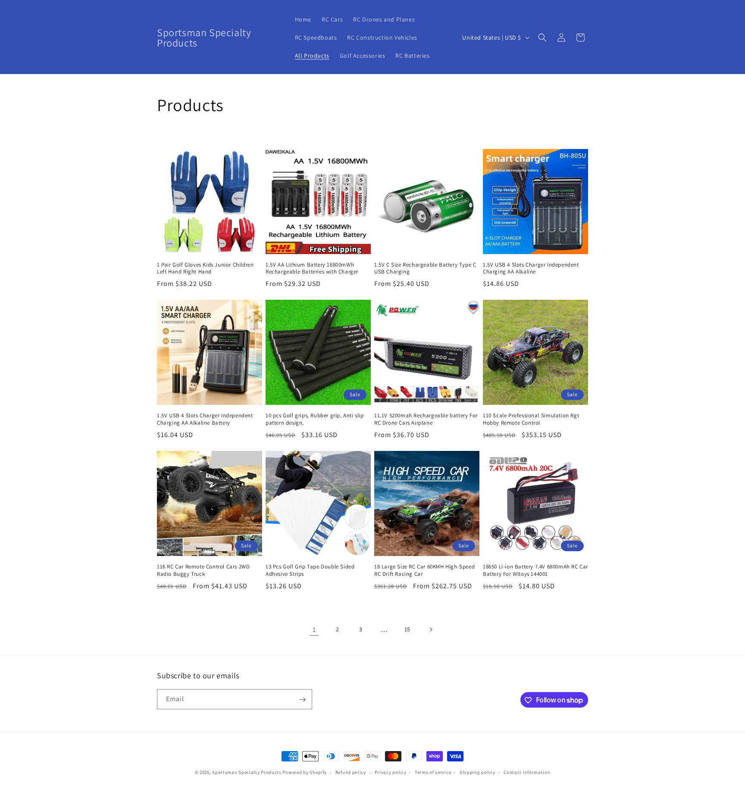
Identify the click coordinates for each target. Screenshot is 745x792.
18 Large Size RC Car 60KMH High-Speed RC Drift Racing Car (424, 570)
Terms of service (433, 772)
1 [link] (314, 629)
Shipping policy (477, 772)
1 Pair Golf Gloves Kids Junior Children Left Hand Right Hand (205, 268)
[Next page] (430, 629)
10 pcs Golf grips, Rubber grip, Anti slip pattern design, (315, 419)
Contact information (527, 772)
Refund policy (350, 772)
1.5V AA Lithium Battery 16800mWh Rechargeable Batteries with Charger (312, 268)
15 (407, 629)
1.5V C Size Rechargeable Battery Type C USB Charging (425, 268)
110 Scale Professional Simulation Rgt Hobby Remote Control (531, 419)
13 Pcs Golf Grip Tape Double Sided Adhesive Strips (310, 570)
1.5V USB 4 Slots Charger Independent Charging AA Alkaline (531, 268)
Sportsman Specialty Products (247, 772)
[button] (542, 37)
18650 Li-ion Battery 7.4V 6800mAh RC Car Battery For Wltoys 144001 (535, 570)
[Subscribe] (302, 700)
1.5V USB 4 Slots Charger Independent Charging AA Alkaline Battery (205, 419)
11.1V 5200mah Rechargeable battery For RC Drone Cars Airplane (426, 419)
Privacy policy (391, 772)
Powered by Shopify (304, 772)
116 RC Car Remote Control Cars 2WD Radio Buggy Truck (203, 570)
